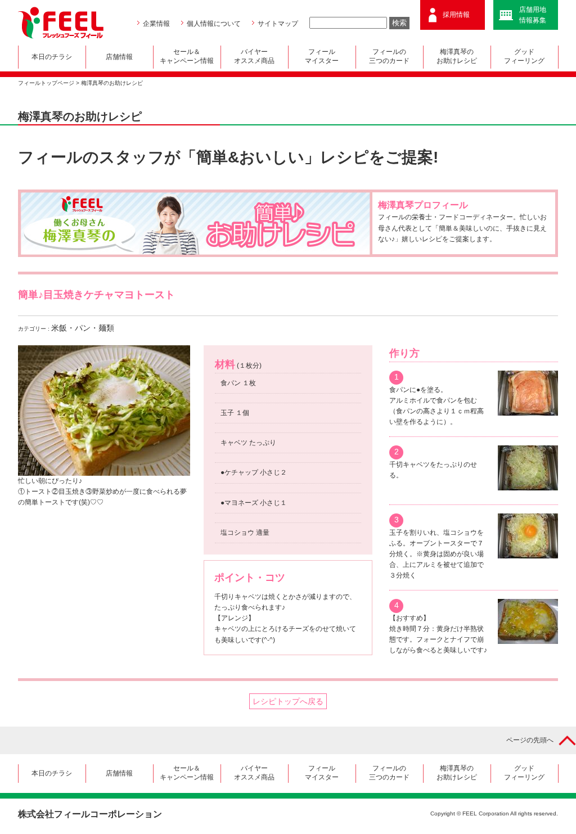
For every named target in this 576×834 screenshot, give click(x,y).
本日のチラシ (52, 57)
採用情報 (456, 15)
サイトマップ (278, 24)
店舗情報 (119, 57)
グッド (524, 56)
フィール (322, 56)
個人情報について (214, 24)
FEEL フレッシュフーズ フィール (61, 23)
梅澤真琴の (456, 56)
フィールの (389, 56)
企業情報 (156, 24)
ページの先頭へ (530, 740)
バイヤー (254, 56)
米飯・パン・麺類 (82, 327)
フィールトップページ (46, 83)
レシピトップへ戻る (288, 701)
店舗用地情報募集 (532, 15)
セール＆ (187, 56)
